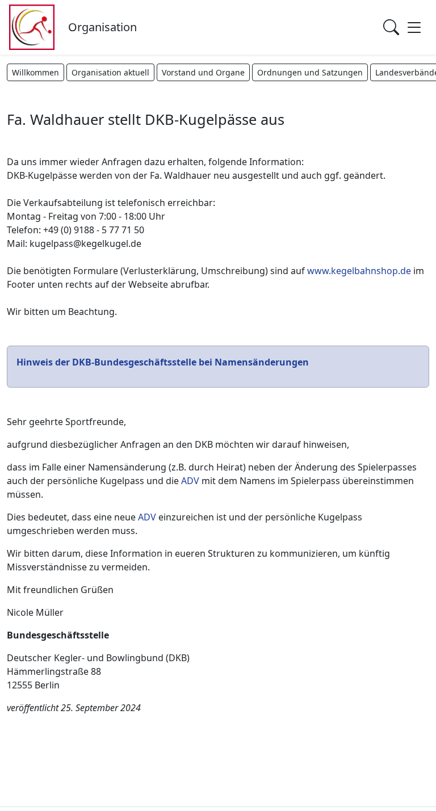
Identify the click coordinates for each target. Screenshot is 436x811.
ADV (190, 480)
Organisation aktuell (110, 72)
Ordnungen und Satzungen (310, 72)
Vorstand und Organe (203, 72)
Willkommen (35, 72)
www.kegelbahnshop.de (359, 270)
